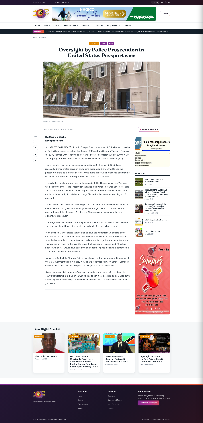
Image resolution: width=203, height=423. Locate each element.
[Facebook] (162, 2)
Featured (42, 37)
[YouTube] (169, 2)
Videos (84, 25)
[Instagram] (166, 2)
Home (37, 25)
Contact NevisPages (148, 403)
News (46, 25)
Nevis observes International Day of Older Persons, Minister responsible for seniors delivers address (124, 31)
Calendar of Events (115, 400)
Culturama (97, 25)
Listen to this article (149, 129)
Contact (127, 25)
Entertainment (70, 25)
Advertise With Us (163, 419)
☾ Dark (155, 2)
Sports (56, 25)
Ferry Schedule (113, 25)
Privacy (153, 419)
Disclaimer (145, 419)
